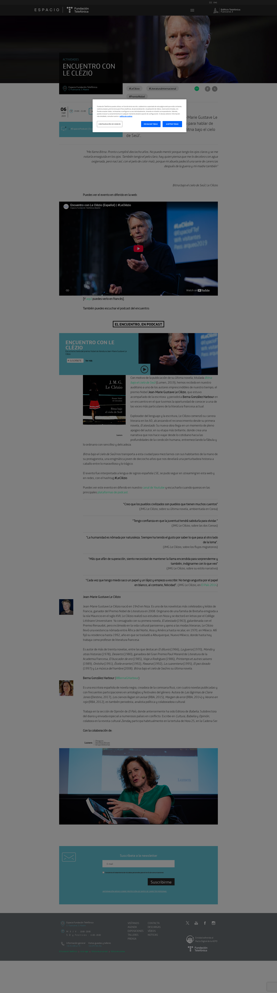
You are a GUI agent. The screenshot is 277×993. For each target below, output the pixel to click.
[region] (139, 115)
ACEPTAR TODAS (172, 124)
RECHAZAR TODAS (151, 124)
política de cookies (126, 116)
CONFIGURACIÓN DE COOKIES (110, 124)
